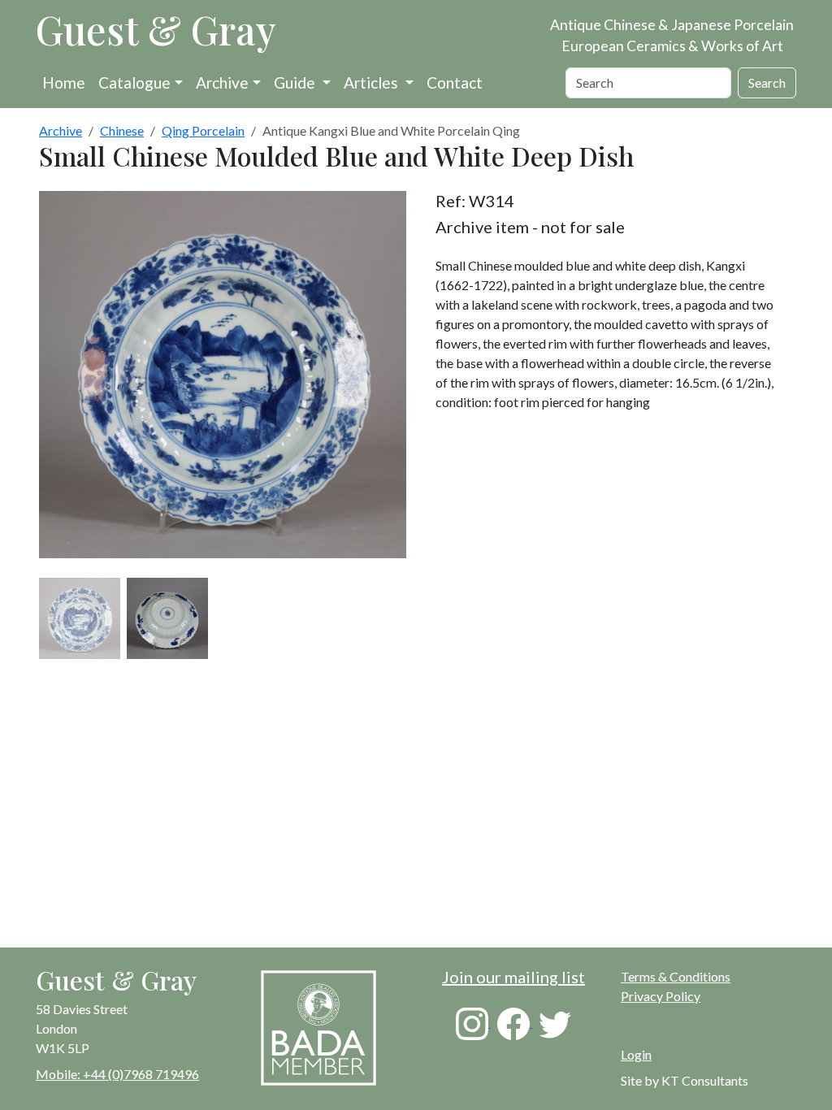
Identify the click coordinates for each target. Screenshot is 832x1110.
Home (63, 82)
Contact (455, 82)
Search (767, 82)
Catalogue (134, 82)
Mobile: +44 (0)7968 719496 (117, 1074)
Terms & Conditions (675, 976)
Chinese (122, 130)
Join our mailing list (513, 976)
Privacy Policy (660, 996)
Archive (222, 82)
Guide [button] (296, 82)
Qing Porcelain (203, 130)
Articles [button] (372, 82)
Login (636, 1054)
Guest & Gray (156, 29)
